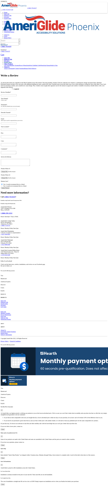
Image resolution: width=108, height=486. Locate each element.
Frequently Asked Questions (16, 68)
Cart (11, 9)
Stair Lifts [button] (7, 58)
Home (5, 12)
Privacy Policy (5, 341)
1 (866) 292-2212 (6, 213)
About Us (6, 68)
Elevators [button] (6, 61)
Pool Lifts (32, 65)
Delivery (34, 68)
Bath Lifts (37, 65)
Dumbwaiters (8, 62)
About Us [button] (7, 67)
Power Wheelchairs (24, 65)
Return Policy (28, 68)
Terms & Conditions (15, 341)
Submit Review (5, 188)
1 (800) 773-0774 (5, 225)
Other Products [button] (8, 64)
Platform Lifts (4, 302)
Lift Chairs (7, 65)
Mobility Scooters (14, 65)
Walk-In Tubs (54, 65)
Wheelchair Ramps (45, 65)
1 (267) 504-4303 (5, 234)
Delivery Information (6, 334)
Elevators (3, 305)
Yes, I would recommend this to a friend (14, 184)
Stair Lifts (3, 300)
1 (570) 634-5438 (5, 255)
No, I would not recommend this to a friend (14, 186)
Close (2, 429)
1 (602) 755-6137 (10, 197)
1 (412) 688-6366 (5, 244)
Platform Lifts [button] (8, 59)
